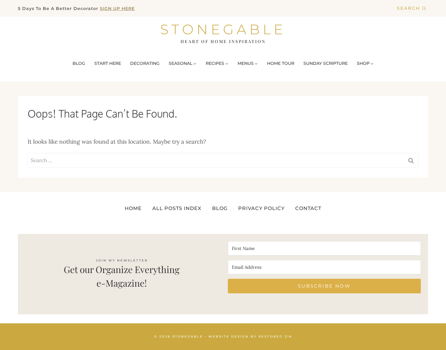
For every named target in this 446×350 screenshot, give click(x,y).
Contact (308, 208)
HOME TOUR (280, 63)
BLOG (79, 63)
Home (133, 208)
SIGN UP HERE (117, 8)
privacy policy (261, 208)
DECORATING (145, 63)
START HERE (107, 63)
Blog (220, 208)
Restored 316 (275, 336)
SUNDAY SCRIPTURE (325, 63)
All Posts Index (176, 208)
